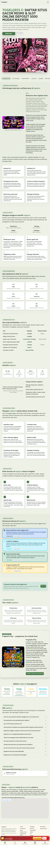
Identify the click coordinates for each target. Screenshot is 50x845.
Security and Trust (6, 78)
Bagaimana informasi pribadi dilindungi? (14, 751)
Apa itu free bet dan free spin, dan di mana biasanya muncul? (19, 748)
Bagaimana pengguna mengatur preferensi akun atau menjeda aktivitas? (22, 730)
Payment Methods (25, 78)
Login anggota (19, 33)
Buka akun (9, 33)
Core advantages (15, 78)
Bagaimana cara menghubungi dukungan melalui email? (17, 734)
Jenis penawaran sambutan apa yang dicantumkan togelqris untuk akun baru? (23, 727)
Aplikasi (31, 831)
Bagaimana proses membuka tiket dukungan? (15, 754)
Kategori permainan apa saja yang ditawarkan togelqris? (18, 744)
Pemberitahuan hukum (23, 834)
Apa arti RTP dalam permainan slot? (13, 723)
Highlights (41, 78)
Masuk (44, 838)
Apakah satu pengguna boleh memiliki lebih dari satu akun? (19, 737)
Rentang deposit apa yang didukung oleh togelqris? (16, 720)
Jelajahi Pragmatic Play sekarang (35, 673)
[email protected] (43, 828)
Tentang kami (22, 828)
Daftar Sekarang (37, 838)
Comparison (33, 78)
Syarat (21, 830)
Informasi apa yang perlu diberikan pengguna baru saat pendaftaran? (21, 716)
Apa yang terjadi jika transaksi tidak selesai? (15, 741)
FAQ (31, 833)
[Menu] (47, 2)
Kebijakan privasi (23, 831)
